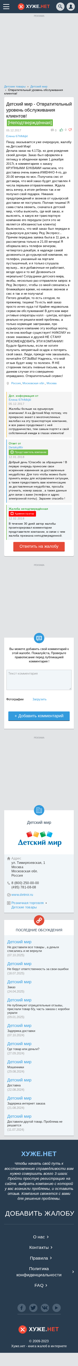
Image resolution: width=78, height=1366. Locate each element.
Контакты (39, 1247)
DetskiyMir (16, 447)
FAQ (39, 1285)
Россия (16, 383)
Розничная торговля (27, 903)
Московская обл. (33, 383)
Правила (39, 1258)
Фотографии (15, 699)
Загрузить (39, 699)
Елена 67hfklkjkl (20, 399)
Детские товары (24, 907)
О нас (39, 1236)
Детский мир (19, 942)
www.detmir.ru (22, 894)
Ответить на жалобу (39, 546)
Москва (52, 383)
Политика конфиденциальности (39, 1271)
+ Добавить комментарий (39, 716)
